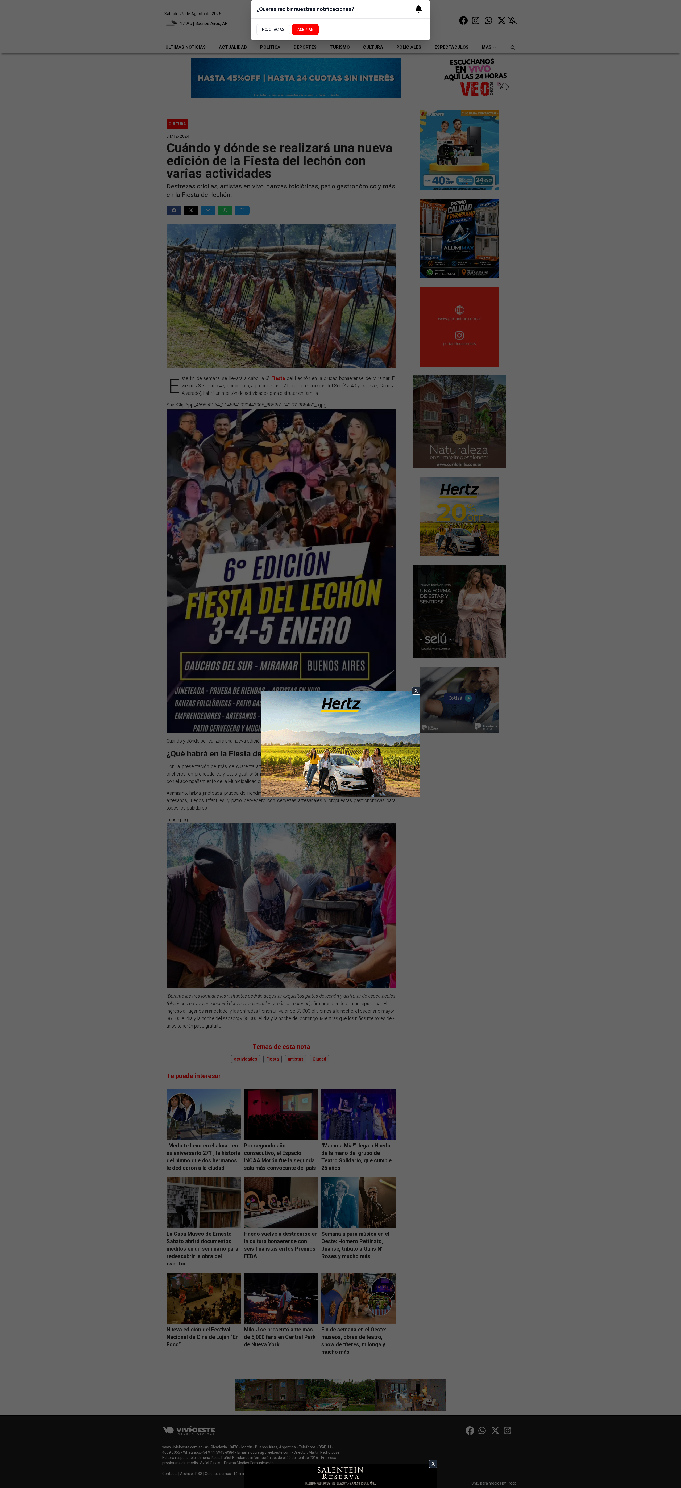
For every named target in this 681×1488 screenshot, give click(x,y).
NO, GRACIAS (273, 29)
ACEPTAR (305, 29)
